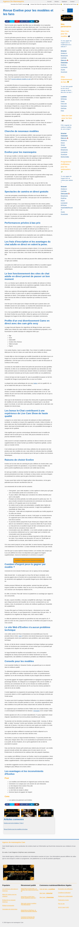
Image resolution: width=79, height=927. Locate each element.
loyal (20, 636)
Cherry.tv (64, 60)
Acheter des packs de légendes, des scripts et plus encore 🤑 (46, 4)
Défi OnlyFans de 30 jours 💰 (70, 4)
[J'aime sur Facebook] (21, 21)
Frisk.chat (64, 103)
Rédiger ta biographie (8, 905)
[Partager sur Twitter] (12, 21)
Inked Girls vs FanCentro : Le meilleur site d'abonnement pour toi (29, 890)
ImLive (63, 143)
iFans (62, 110)
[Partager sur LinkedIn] (31, 21)
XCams (63, 69)
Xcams (63, 212)
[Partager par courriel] (36, 21)
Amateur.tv (64, 53)
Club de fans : (47, 889)
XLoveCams (64, 214)
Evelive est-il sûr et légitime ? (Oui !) (13, 823)
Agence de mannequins (13, 1)
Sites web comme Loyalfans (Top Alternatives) (28, 904)
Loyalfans (64, 96)
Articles (57, 1)
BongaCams (64, 55)
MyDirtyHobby (65, 157)
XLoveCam (64, 72)
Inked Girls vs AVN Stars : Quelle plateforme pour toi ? (28, 897)
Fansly (63, 101)
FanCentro (64, 106)
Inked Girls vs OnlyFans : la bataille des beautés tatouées (29, 911)
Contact (72, 1)
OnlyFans (63, 108)
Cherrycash (64, 193)
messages (36, 711)
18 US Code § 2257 (63, 907)
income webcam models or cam (21, 79)
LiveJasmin (64, 67)
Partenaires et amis (63, 900)
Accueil (49, 1)
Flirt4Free (63, 65)
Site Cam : (46, 893)
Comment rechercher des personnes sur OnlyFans (28, 917)
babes (35, 383)
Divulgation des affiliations (65, 889)
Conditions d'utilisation (64, 892)
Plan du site (61, 903)
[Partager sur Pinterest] (17, 21)
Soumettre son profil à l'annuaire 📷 (20, 4)
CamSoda (63, 58)
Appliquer (64, 1)
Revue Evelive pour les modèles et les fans (15, 829)
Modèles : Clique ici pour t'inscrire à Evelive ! (29, 560)
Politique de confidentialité (65, 896)
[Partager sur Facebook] (7, 21)
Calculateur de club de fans (9, 909)
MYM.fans (64, 99)
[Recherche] (70, 10)
